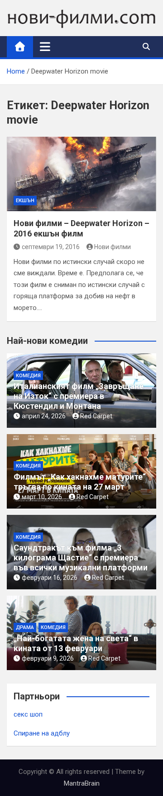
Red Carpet (96, 416)
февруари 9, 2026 (48, 658)
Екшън (25, 201)
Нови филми (112, 246)
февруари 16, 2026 (49, 577)
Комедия (28, 376)
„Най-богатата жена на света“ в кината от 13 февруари (76, 643)
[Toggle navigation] (45, 46)
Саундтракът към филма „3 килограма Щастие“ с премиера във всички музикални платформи (81, 557)
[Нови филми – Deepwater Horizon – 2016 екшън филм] (81, 174)
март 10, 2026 (42, 496)
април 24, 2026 (44, 416)
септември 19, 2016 (51, 246)
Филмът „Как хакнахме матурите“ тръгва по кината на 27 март (80, 481)
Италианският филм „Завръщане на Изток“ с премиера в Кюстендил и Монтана (79, 395)
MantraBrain (82, 783)
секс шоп (28, 714)
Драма (25, 627)
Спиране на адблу (42, 733)
